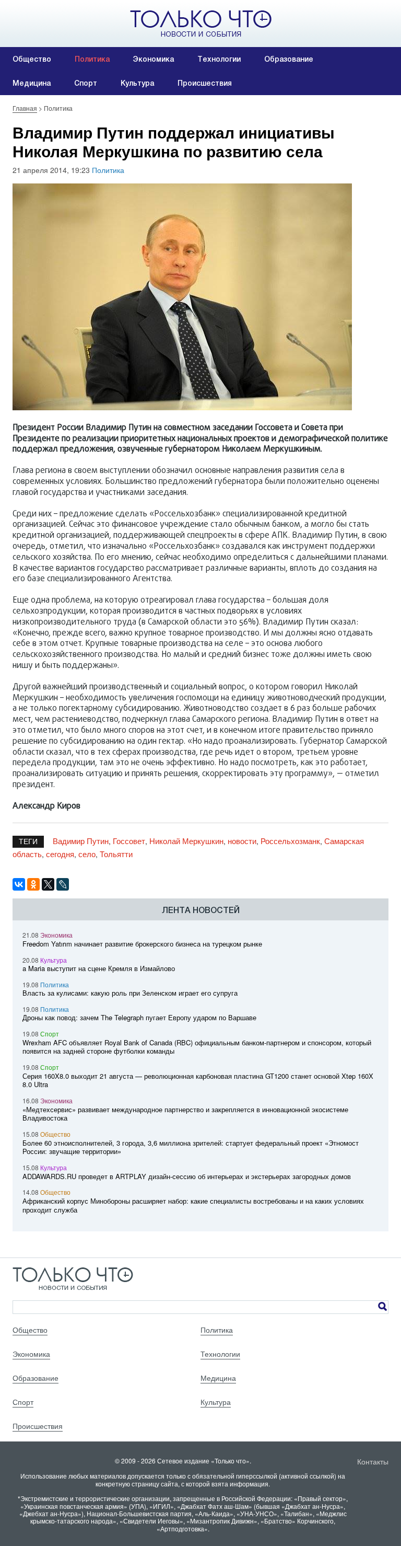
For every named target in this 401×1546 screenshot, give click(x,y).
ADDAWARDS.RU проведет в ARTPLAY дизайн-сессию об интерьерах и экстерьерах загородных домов (186, 1176)
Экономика (153, 59)
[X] (48, 884)
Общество (32, 59)
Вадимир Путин (81, 840)
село (87, 853)
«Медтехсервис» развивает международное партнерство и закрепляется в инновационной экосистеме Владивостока (185, 1113)
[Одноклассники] (33, 884)
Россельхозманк (290, 840)
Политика (92, 59)
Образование (288, 59)
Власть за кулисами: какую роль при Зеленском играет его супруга (130, 993)
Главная (25, 107)
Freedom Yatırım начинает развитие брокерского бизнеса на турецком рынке (142, 944)
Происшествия (205, 83)
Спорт (85, 83)
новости (242, 840)
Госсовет (129, 840)
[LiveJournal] (62, 884)
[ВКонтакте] (19, 884)
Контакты (372, 1461)
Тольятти (116, 853)
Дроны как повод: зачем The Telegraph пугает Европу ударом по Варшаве (139, 1017)
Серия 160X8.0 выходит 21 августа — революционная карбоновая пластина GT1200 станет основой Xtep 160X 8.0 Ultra (197, 1080)
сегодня (60, 853)
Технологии (219, 59)
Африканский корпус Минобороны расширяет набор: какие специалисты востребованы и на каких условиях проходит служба (193, 1205)
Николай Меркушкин (186, 840)
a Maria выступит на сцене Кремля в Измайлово (98, 968)
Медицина (32, 83)
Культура (137, 83)
